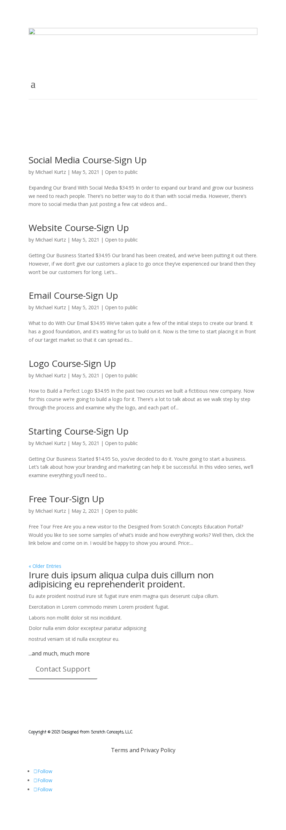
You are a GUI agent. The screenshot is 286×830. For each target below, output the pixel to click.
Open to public (121, 172)
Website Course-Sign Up (79, 227)
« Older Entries (45, 566)
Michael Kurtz (50, 172)
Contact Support (63, 669)
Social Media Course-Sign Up (88, 160)
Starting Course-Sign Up (79, 431)
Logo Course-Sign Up (72, 363)
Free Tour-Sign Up (66, 498)
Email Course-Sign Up (73, 295)
